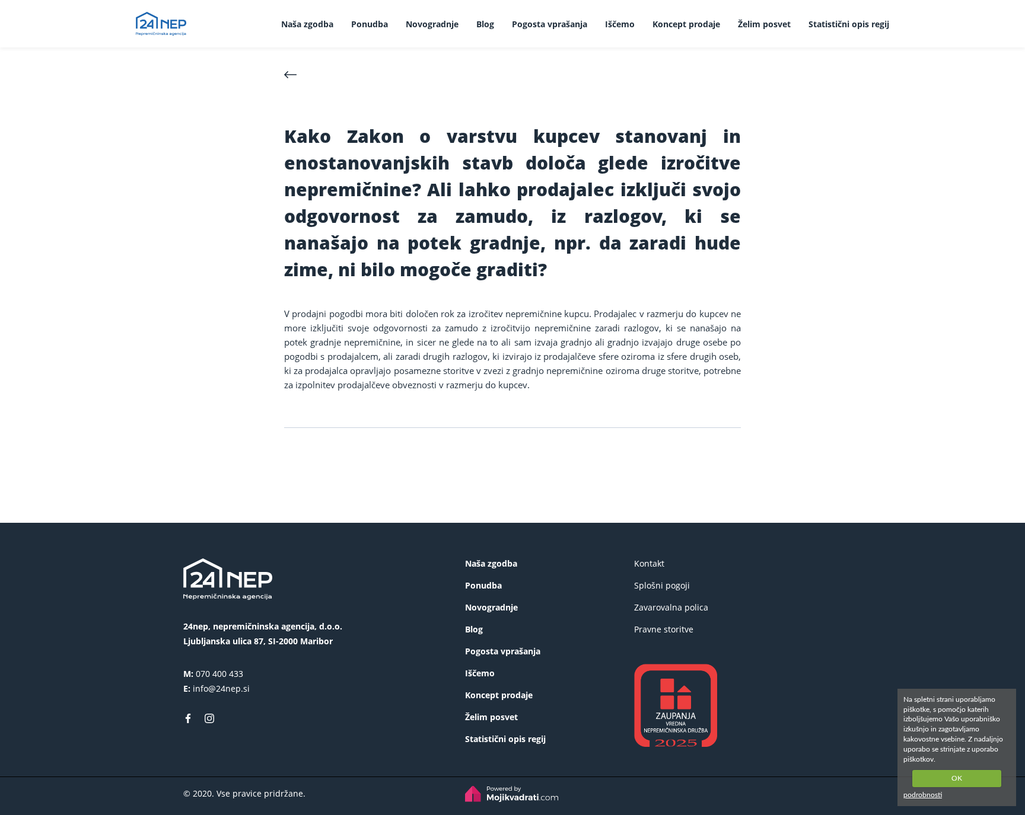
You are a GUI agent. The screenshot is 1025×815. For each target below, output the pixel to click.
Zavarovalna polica (671, 607)
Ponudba (369, 24)
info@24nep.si (221, 688)
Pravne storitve (663, 629)
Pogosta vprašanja (549, 24)
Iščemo (620, 24)
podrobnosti (922, 794)
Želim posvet (764, 24)
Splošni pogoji (662, 585)
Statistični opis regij (848, 24)
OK (956, 778)
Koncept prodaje (686, 24)
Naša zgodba (307, 24)
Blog (485, 24)
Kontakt (649, 563)
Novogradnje (432, 24)
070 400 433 (219, 673)
